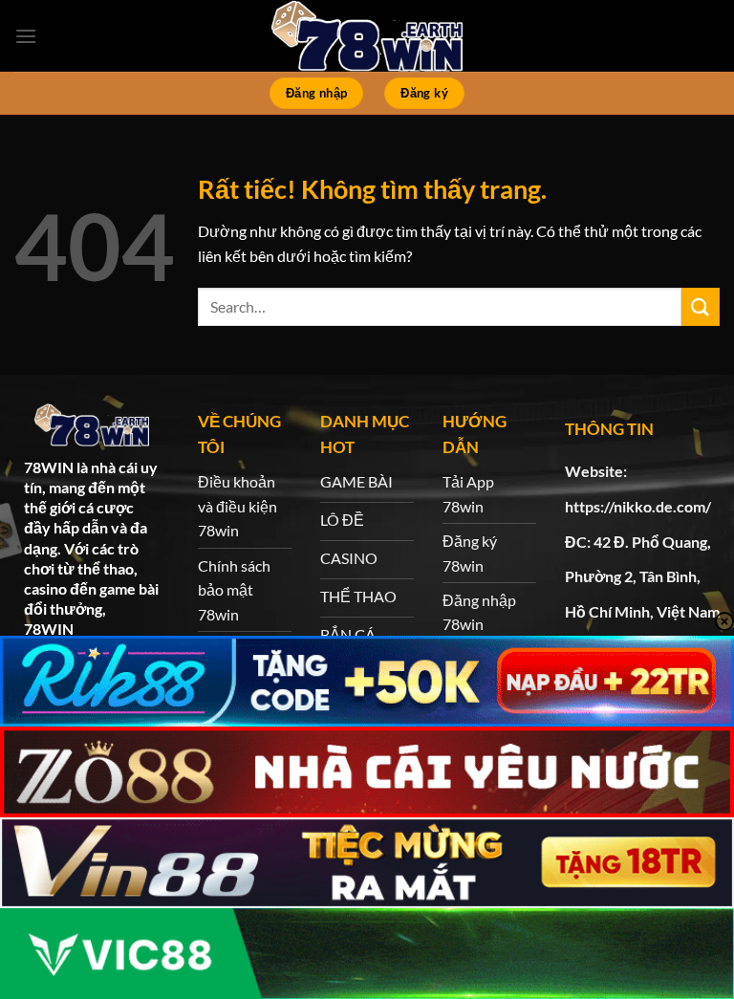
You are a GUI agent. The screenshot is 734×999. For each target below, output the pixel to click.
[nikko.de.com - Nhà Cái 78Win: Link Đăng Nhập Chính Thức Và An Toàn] (367, 36)
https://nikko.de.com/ (638, 506)
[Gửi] (700, 306)
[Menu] (25, 35)
